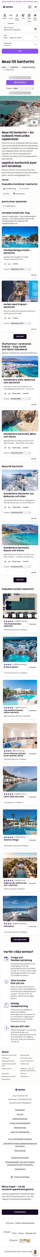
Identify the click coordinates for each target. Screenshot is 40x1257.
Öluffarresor (24, 1064)
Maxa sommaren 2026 (9, 1055)
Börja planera (20, 82)
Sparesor (23, 1073)
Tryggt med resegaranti (20, 1123)
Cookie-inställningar (22, 1177)
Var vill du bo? (9, 28)
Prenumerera (20, 1212)
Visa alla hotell (20, 939)
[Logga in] (30, 7)
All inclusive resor (26, 1058)
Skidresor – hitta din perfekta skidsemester (27, 1070)
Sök (20, 51)
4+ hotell (25, 189)
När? (5, 35)
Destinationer (20, 1128)
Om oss (20, 1114)
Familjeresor (24, 1076)
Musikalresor (6, 1079)
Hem (4, 67)
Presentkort (20, 1169)
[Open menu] (35, 7)
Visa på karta (10, 206)
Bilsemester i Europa (9, 1076)
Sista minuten (24, 1055)
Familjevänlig (11, 189)
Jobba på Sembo (20, 1119)
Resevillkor (20, 1110)
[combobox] (18, 30)
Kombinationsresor (8, 1061)
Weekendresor (7, 1069)
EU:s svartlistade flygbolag (20, 1139)
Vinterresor (5, 1058)
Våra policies (20, 1151)
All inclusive (20, 194)
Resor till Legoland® (27, 1061)
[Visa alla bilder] (34, 122)
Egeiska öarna (28, 67)
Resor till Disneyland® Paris (9, 1065)
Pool (7, 194)
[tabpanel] (20, 40)
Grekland (14, 67)
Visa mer (20, 336)
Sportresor (5, 1073)
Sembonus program (20, 1158)
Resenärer (8, 43)
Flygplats (9, 88)
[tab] (5, 18)
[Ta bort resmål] (35, 29)
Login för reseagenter (20, 1132)
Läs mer (5, 180)
